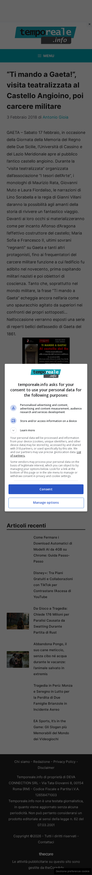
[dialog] (46, 437)
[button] (46, 430)
